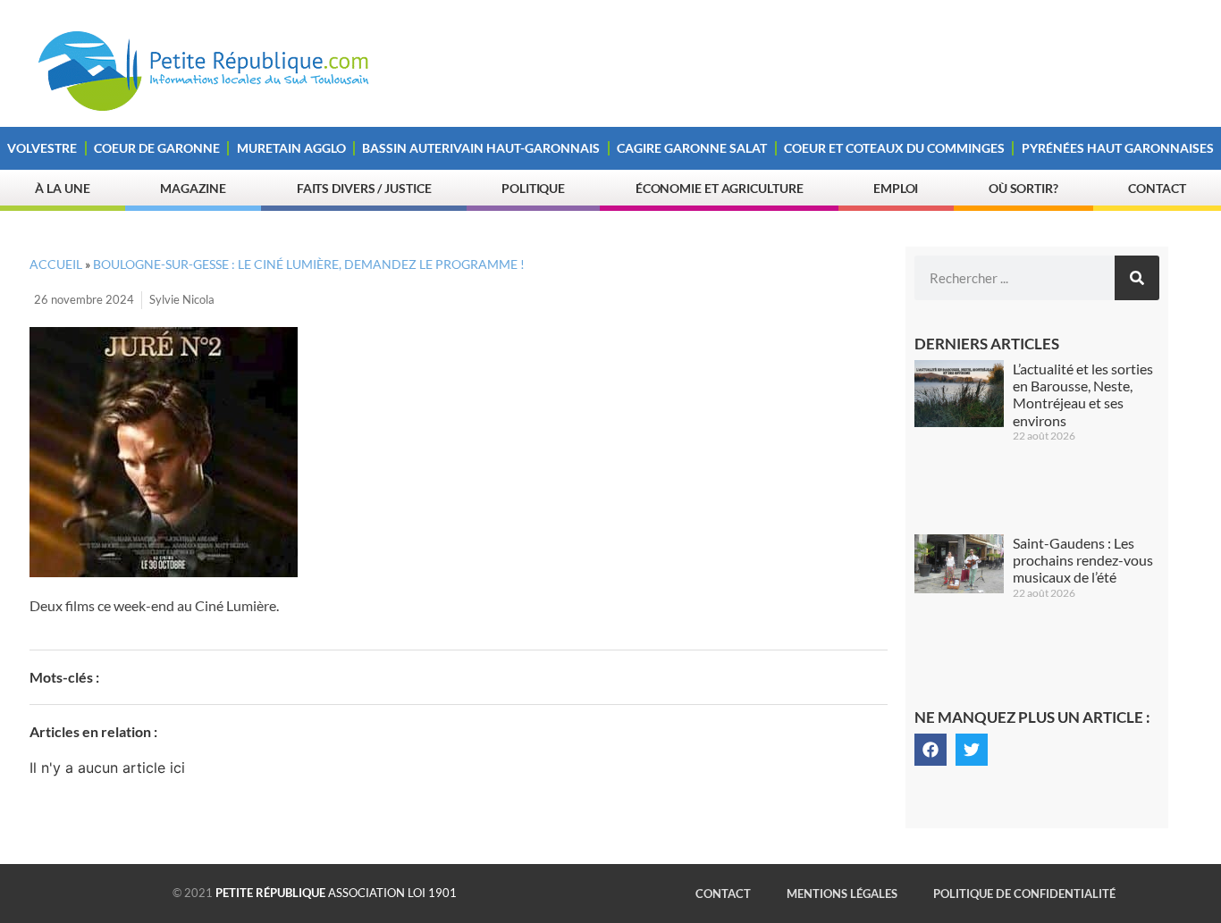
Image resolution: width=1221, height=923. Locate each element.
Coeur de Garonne (157, 147)
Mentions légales (842, 893)
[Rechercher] (1137, 278)
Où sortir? (1023, 188)
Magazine (193, 188)
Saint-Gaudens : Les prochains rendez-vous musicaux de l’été (1083, 559)
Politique (533, 188)
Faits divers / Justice (364, 188)
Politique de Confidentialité (1024, 893)
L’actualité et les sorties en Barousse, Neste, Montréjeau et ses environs (1083, 394)
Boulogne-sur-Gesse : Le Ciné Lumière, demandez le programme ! (309, 264)
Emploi (895, 188)
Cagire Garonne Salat (692, 147)
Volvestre (42, 147)
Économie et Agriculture (720, 188)
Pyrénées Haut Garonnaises (1118, 147)
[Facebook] (930, 750)
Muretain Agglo (291, 147)
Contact (1156, 188)
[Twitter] (972, 750)
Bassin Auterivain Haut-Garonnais (481, 147)
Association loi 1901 (336, 892)
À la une (62, 188)
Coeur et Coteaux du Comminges (894, 147)
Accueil (55, 264)
